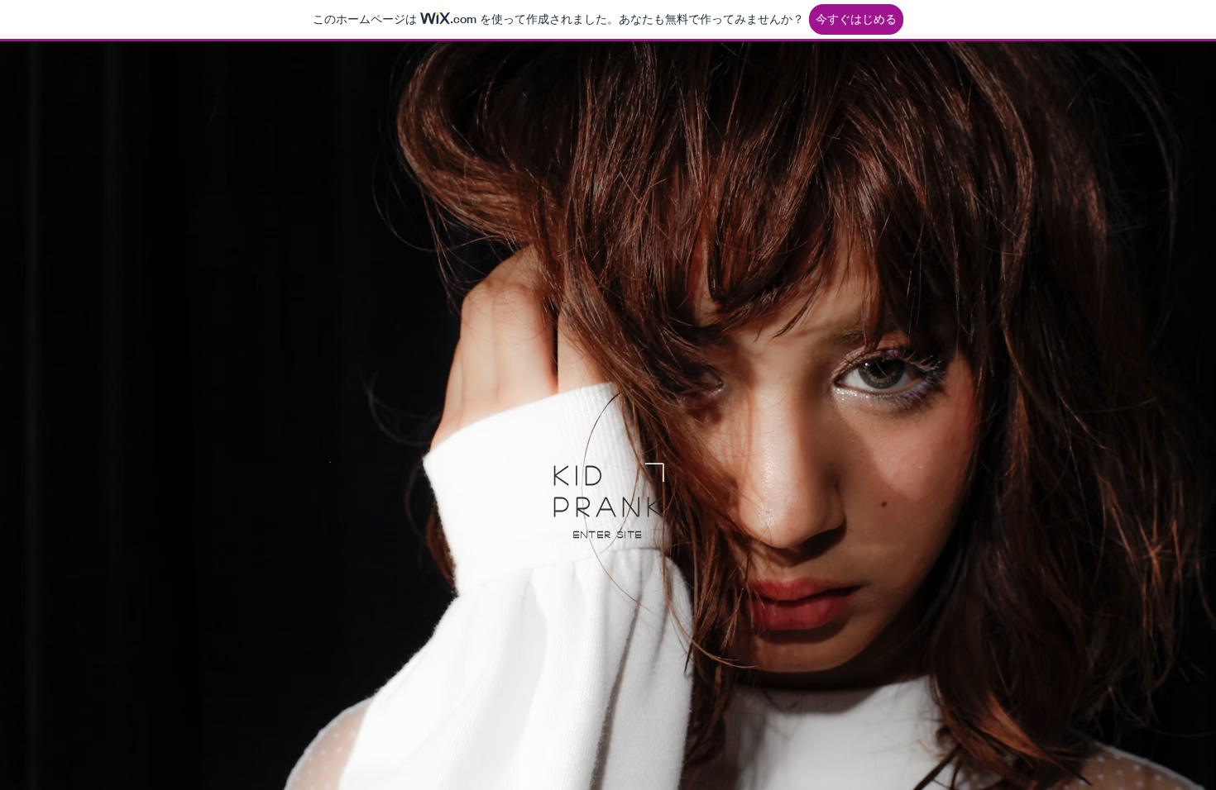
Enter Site (608, 534)
